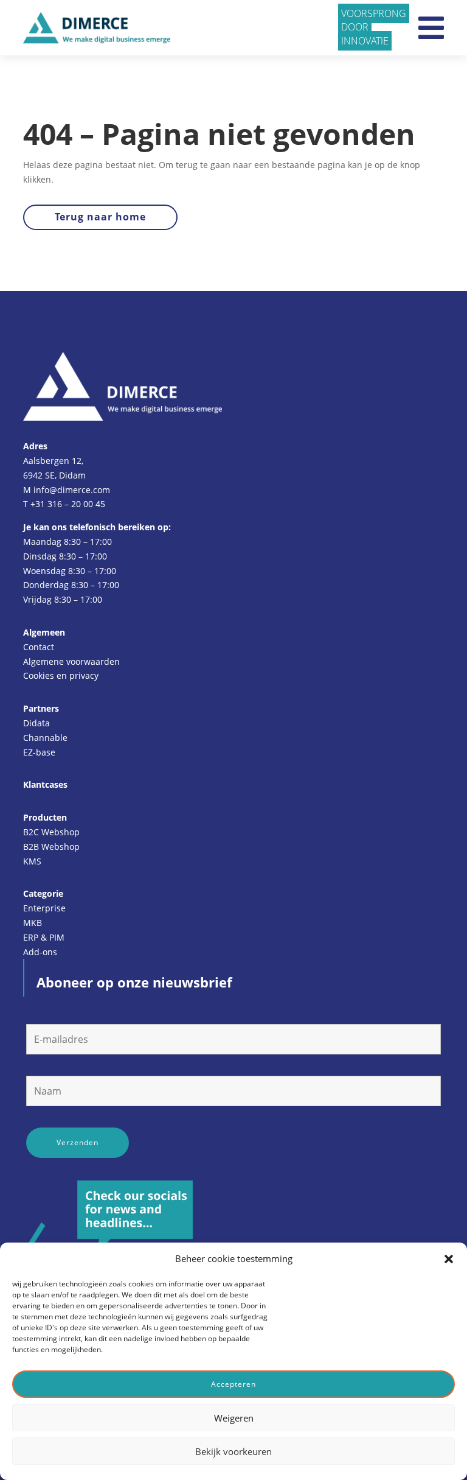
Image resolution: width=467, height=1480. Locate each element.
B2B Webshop (51, 846)
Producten (45, 817)
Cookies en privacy (61, 675)
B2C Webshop (51, 832)
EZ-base (39, 752)
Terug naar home (100, 216)
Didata (36, 723)
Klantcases (45, 784)
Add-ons (40, 952)
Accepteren (233, 1384)
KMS (32, 861)
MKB (32, 922)
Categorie (43, 893)
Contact (38, 647)
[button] (449, 1259)
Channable (45, 737)
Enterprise (44, 908)
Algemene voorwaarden (71, 661)
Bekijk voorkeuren (233, 1451)
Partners (41, 708)
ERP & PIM (43, 937)
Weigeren (234, 1418)
